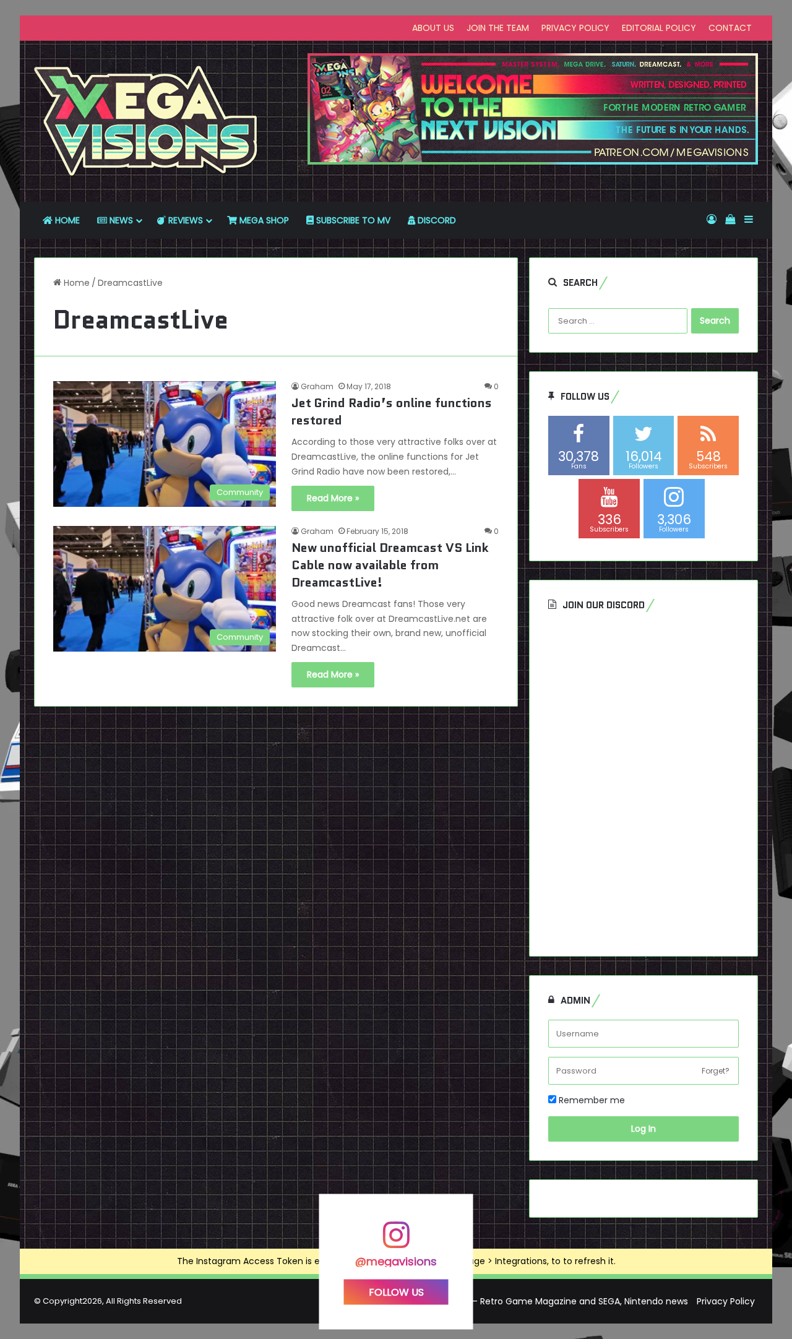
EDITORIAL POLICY (659, 28)
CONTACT (730, 28)
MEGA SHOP (263, 220)
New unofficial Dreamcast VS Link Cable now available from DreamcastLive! (390, 565)
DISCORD (435, 220)
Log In (643, 1128)
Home (75, 283)
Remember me (590, 1100)
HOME (66, 220)
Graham (317, 386)
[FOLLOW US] (396, 1241)
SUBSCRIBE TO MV (352, 220)
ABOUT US (433, 28)
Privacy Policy (726, 1301)
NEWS (120, 220)
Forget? (716, 1071)
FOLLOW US (396, 1292)
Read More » (333, 498)
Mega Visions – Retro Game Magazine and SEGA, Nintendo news (551, 1301)
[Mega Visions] (146, 121)
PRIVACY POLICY (575, 28)
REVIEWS (184, 220)
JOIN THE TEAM (498, 28)
